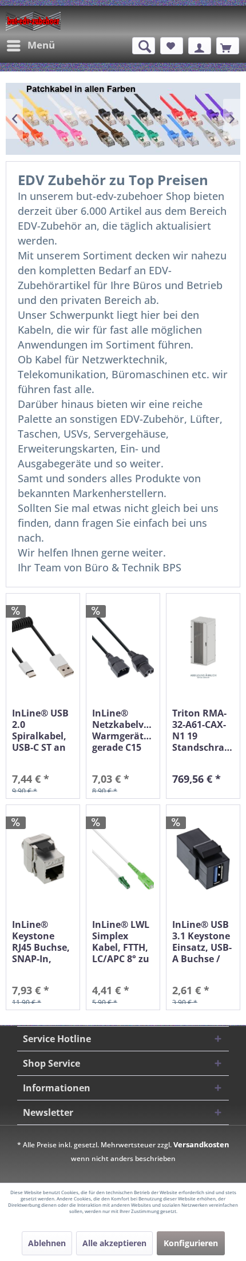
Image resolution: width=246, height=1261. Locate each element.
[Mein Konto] (199, 45)
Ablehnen (47, 1243)
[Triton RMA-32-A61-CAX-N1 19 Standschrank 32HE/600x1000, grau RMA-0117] (203, 647)
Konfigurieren (191, 1243)
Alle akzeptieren (114, 1243)
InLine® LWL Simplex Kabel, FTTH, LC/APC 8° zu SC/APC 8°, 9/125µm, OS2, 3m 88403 (120, 941)
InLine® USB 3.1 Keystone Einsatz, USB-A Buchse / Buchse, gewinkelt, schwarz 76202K (202, 941)
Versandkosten (201, 1144)
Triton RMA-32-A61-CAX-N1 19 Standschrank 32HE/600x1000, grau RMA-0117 (203, 730)
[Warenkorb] (227, 45)
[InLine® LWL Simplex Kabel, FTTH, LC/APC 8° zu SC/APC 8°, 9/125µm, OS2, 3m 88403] (123, 859)
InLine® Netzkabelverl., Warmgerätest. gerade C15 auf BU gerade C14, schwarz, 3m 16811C (123, 730)
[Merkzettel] (171, 45)
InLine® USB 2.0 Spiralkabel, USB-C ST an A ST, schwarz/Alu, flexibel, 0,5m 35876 (42, 730)
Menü (41, 44)
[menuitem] (30, 45)
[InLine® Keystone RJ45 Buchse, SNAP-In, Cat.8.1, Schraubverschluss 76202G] (43, 859)
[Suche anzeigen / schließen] (143, 45)
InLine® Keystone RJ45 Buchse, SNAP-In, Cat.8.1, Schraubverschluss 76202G (43, 941)
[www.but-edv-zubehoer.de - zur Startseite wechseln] (33, 21)
